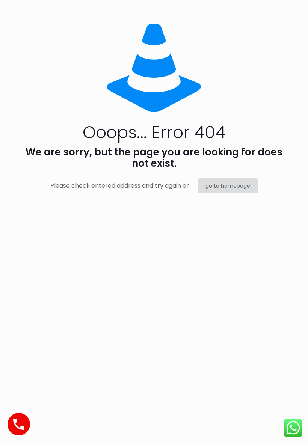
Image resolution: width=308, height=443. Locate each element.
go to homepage (227, 186)
